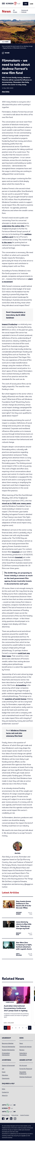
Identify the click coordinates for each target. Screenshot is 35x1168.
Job (3, 1069)
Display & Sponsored (8, 1065)
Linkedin (11, 1118)
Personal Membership (8, 1046)
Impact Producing (9, 324)
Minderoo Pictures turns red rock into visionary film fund (16, 733)
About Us (4, 1095)
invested (15, 552)
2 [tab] (12, 1028)
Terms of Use (14, 1115)
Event (3, 1072)
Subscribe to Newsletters (23, 1054)
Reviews (21, 1050)
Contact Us (5, 1092)
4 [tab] (19, 1028)
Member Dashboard (25, 1077)
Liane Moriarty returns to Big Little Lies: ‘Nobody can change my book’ (23, 925)
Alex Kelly (5, 92)
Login (31, 3)
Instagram (15, 1118)
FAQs (3, 1089)
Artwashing (21, 685)
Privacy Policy (5, 1115)
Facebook (3, 1118)
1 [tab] (8, 1028)
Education (5, 1075)
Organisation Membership (6, 1054)
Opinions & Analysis (24, 11)
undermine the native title (13, 226)
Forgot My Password (25, 1069)
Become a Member (7, 1043)
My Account (23, 1065)
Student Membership (8, 1050)
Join (25, 3)
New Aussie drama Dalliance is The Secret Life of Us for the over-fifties (23, 904)
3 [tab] (15, 1028)
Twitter (7, 1119)
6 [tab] (26, 1028)
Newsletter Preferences (22, 1073)
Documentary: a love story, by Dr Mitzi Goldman (15, 315)
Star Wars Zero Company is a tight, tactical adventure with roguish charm (24, 945)
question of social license (15, 699)
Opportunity (5, 1078)
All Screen (15, 11)
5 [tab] (22, 1028)
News (21, 1043)
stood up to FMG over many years (16, 503)
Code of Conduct (24, 1115)
